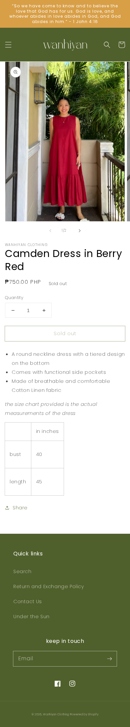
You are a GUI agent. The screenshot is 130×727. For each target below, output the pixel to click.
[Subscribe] (109, 658)
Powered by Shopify (84, 714)
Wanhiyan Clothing (56, 714)
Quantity (14, 297)
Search (22, 571)
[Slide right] (79, 230)
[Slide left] (50, 230)
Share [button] (20, 507)
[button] (8, 44)
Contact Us (27, 601)
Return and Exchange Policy (48, 586)
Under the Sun (31, 616)
